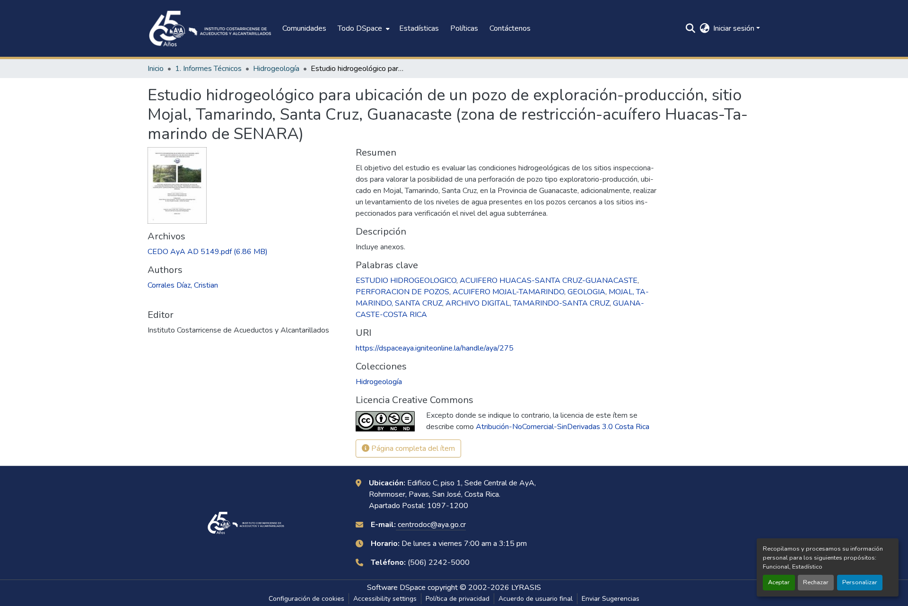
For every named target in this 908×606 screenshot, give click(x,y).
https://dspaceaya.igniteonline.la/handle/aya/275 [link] (435, 348)
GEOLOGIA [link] (586, 292)
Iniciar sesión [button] (734, 28)
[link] (246, 251)
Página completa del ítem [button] (412, 448)
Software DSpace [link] (396, 587)
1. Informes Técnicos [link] (208, 68)
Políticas (464, 28)
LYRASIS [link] (526, 587)
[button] (210, 28)
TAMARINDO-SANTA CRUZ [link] (561, 303)
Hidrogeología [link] (276, 68)
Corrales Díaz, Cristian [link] (183, 285)
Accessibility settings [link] (385, 598)
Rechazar (816, 582)
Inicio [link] (156, 68)
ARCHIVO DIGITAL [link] (477, 303)
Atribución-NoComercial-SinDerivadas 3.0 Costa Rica (562, 427)
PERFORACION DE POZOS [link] (402, 292)
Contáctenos (510, 28)
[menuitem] (363, 28)
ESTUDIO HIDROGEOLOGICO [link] (406, 280)
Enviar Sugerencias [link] (610, 598)
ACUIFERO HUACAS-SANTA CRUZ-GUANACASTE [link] (548, 280)
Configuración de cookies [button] (306, 598)
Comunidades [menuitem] (304, 28)
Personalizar (859, 582)
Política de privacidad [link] (457, 598)
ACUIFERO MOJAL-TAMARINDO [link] (508, 292)
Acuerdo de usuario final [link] (535, 598)
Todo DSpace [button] (360, 28)
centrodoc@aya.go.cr (431, 524)
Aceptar (779, 582)
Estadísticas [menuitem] (419, 28)
